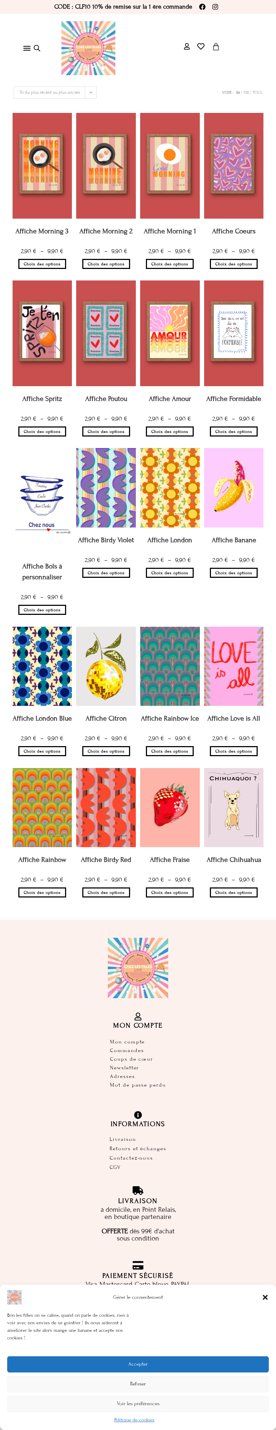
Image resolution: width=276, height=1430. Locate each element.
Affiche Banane (234, 540)
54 (238, 92)
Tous (257, 92)
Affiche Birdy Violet (106, 540)
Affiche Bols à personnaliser (42, 571)
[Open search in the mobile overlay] (37, 48)
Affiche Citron (106, 718)
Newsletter (124, 1068)
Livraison (123, 1139)
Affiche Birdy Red (106, 859)
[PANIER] (216, 46)
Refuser (138, 1384)
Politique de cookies (134, 1420)
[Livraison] (138, 1190)
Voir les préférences (138, 1404)
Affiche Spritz (42, 398)
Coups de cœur (131, 1059)
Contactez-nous (131, 1158)
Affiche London (169, 540)
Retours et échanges (138, 1149)
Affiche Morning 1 (170, 231)
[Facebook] (202, 6)
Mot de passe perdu (138, 1085)
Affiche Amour (170, 398)
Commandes (127, 1050)
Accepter (138, 1364)
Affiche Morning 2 (106, 231)
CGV (115, 1167)
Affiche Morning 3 (42, 231)
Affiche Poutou (106, 398)
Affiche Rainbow (42, 859)
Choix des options (42, 263)
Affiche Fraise (170, 859)
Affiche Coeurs (234, 231)
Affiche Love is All (233, 718)
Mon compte (127, 1042)
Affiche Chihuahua (234, 859)
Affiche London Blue (42, 718)
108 (246, 92)
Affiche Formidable (233, 398)
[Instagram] (215, 6)
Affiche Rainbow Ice (170, 718)
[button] (265, 1297)
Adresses (122, 1076)
